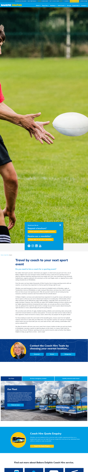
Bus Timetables (32, 1)
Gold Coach (61, 5)
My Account (74, 1)
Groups (69, 5)
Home (2, 255)
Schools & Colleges (20, 1)
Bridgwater (68, 354)
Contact (83, 5)
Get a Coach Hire (56, 1)
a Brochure (43, 1)
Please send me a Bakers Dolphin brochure (42, 231)
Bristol (52, 354)
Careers (66, 1)
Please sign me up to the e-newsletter (40, 239)
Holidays (52, 5)
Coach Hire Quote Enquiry (42, 446)
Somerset (37, 354)
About (38, 5)
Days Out (45, 5)
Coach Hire (75, 5)
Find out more (15, 405)
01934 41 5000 (83, 1)
